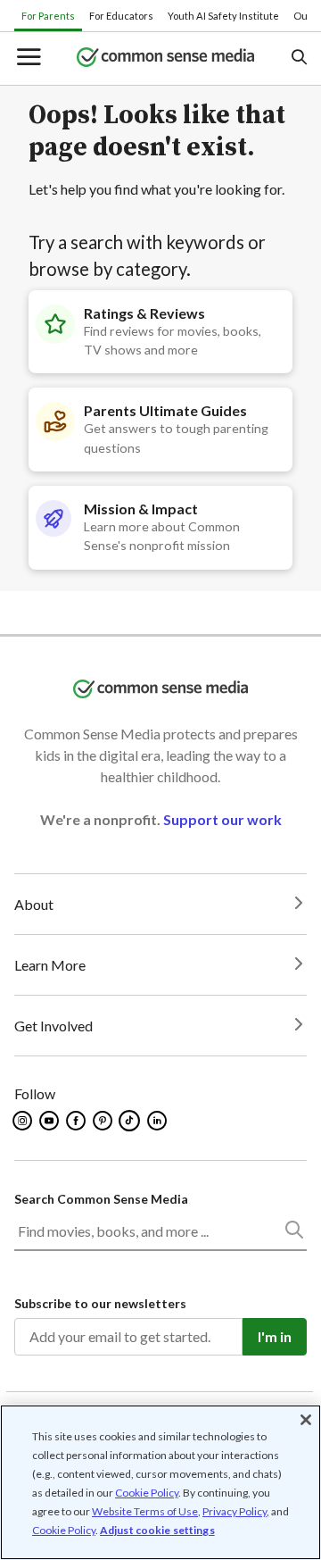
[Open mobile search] (298, 58)
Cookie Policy (146, 1492)
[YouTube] (50, 1120)
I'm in (275, 1336)
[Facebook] (77, 1120)
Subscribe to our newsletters (100, 1303)
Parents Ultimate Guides (165, 410)
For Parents (48, 15)
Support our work (222, 819)
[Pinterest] (104, 1120)
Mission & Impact (141, 508)
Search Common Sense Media (101, 1198)
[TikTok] (131, 1120)
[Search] (293, 1233)
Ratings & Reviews (144, 312)
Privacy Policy (234, 1511)
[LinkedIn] (158, 1120)
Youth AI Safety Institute (223, 15)
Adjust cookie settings (157, 1530)
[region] (160, 1482)
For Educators (121, 15)
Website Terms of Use (145, 1511)
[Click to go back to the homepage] (166, 58)
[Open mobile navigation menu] (27, 58)
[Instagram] (24, 1120)
